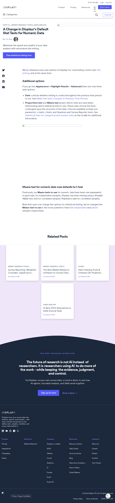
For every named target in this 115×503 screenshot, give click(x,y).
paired (94, 207)
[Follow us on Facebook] (14, 431)
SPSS (49, 449)
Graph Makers (74, 472)
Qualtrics (50, 463)
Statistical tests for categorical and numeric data (49, 115)
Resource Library (75, 444)
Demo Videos (74, 468)
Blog (71, 458)
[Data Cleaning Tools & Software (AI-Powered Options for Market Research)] (92, 254)
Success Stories (75, 453)
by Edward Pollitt (14, 276)
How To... (7, 25)
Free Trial (109, 2)
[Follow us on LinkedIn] (3, 431)
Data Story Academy (77, 463)
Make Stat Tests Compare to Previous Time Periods (62, 98)
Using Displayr (40, 25)
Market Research (30, 444)
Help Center (73, 449)
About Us (95, 444)
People (94, 453)
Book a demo (104, 7)
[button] (3, 70)
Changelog (6, 453)
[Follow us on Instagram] (10, 431)
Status (4, 458)
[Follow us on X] (18, 431)
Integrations (6, 449)
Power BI (50, 482)
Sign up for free (48, 393)
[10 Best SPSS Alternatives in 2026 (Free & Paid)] (57, 292)
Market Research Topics (22, 25)
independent (80, 207)
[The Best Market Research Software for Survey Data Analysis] (57, 254)
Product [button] (61, 7)
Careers (95, 449)
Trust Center (96, 463)
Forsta (49, 458)
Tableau (50, 453)
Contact (95, 458)
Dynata (49, 472)
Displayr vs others (53, 444)
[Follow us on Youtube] (7, 431)
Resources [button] (86, 7)
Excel (49, 477)
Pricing (73, 7)
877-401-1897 (94, 2)
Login (102, 2)
